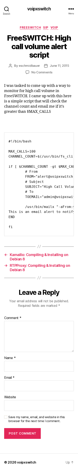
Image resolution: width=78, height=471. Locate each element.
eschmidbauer (29, 66)
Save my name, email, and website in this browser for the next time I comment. (36, 419)
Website (10, 397)
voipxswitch (39, 9)
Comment (12, 318)
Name (10, 358)
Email (9, 378)
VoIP (54, 27)
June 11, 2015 (59, 66)
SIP (45, 27)
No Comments (41, 72)
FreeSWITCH (30, 27)
